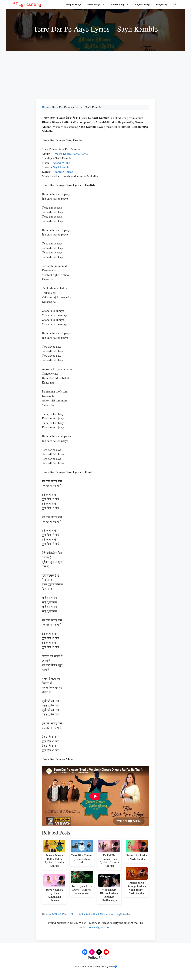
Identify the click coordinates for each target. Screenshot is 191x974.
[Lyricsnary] (27, 4)
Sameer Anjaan (64, 172)
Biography (162, 4)
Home (45, 107)
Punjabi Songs (73, 4)
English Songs (142, 4)
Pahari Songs (117, 4)
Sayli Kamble (61, 167)
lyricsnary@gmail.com (97, 927)
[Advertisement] (95, 73)
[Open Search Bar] (175, 4)
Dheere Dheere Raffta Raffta (71, 154)
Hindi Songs (93, 4)
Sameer (111, 914)
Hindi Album (100, 914)
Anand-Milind (61, 163)
